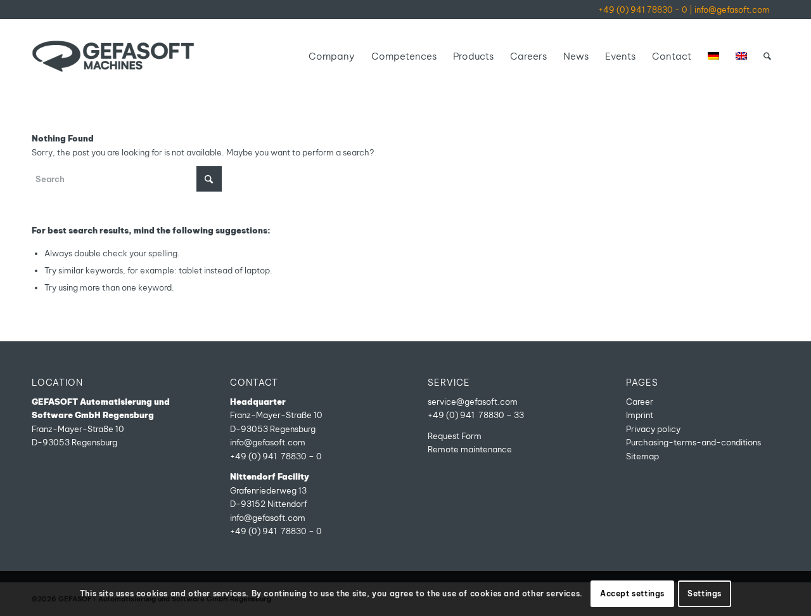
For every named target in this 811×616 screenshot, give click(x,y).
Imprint (639, 415)
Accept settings (632, 593)
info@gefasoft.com (732, 9)
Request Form (455, 436)
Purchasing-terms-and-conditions (693, 442)
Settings (704, 593)
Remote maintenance (470, 449)
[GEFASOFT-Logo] (113, 56)
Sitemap (642, 456)
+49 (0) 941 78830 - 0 (642, 9)
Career (639, 401)
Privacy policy (653, 429)
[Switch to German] (713, 56)
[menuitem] (331, 56)
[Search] (767, 56)
